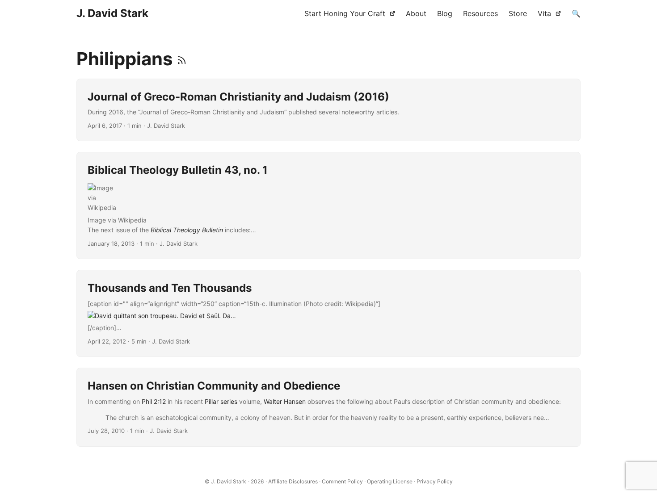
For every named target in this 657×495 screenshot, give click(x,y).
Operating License (390, 481)
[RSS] (182, 59)
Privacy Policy (435, 481)
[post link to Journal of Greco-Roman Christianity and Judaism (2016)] (328, 110)
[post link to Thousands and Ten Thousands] (328, 313)
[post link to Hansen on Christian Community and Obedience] (328, 407)
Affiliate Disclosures (293, 481)
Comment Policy (342, 481)
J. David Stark (112, 13)
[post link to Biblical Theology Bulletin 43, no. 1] (328, 205)
